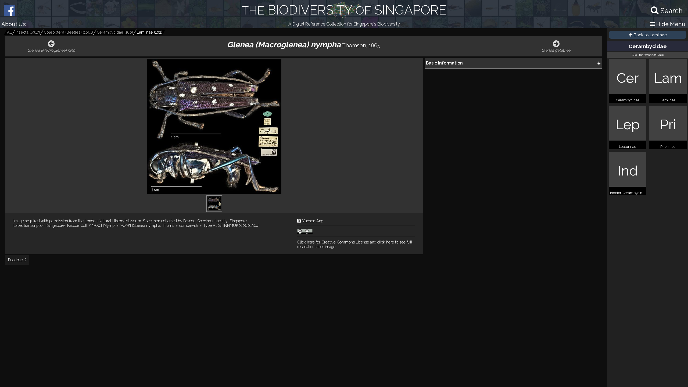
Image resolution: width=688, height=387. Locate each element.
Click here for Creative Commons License (333, 242)
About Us (13, 24)
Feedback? (17, 259)
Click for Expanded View (648, 54)
